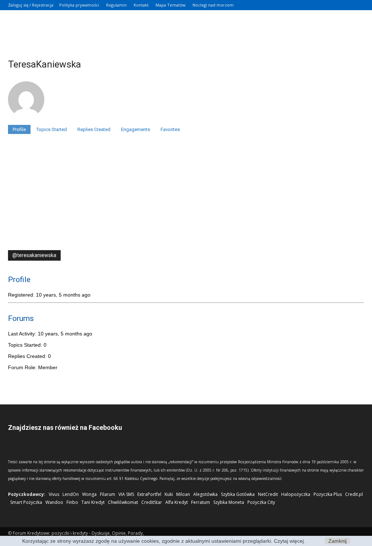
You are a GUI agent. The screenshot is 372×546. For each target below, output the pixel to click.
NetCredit (268, 494)
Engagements (135, 129)
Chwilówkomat (123, 502)
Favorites (170, 129)
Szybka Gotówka (238, 494)
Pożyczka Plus (328, 494)
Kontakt (141, 5)
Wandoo (54, 502)
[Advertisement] (186, 195)
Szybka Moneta (228, 502)
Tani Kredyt (93, 502)
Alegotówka (205, 494)
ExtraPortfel (149, 494)
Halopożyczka (295, 494)
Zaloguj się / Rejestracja (30, 5)
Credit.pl (354, 494)
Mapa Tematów (170, 5)
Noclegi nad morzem (213, 5)
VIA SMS (126, 494)
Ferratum (200, 502)
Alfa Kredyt (176, 502)
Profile (19, 129)
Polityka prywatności (79, 5)
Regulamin (116, 5)
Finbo (72, 502)
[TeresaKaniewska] (26, 121)
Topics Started (51, 129)
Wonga (89, 494)
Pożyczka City (261, 502)
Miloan (183, 494)
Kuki (169, 494)
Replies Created (93, 129)
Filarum (107, 494)
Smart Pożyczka (26, 502)
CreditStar (151, 502)
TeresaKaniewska (44, 64)
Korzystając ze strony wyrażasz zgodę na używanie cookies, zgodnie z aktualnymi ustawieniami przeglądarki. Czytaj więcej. (163, 541)
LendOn (70, 494)
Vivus (54, 494)
